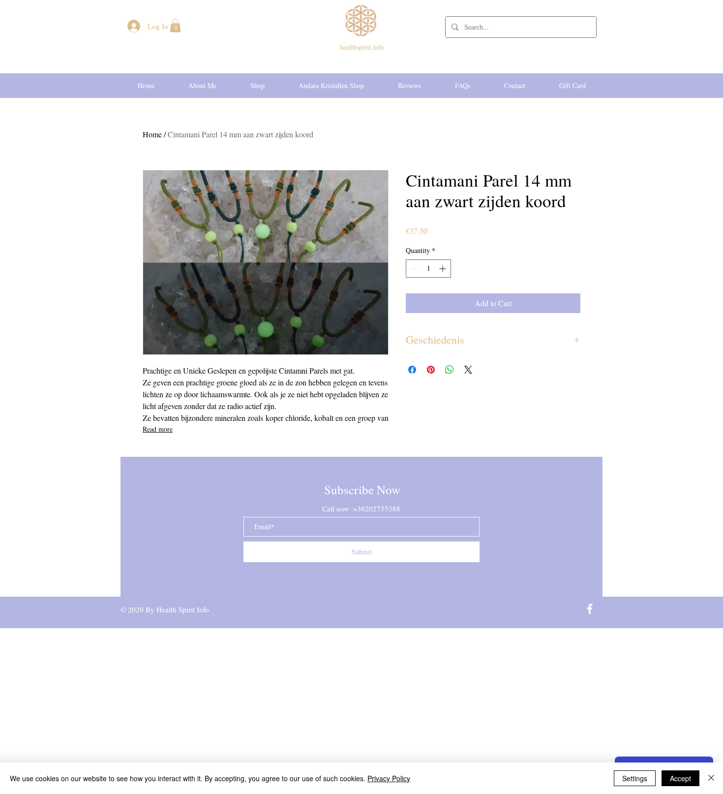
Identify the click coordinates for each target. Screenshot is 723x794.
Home (152, 134)
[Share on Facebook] (412, 370)
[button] (175, 25)
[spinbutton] (428, 268)
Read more (158, 429)
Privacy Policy (388, 778)
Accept (680, 778)
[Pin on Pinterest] (431, 370)
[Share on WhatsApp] (449, 370)
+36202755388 (376, 508)
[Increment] (443, 268)
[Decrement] (413, 268)
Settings (634, 778)
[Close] (711, 778)
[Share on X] (468, 370)
